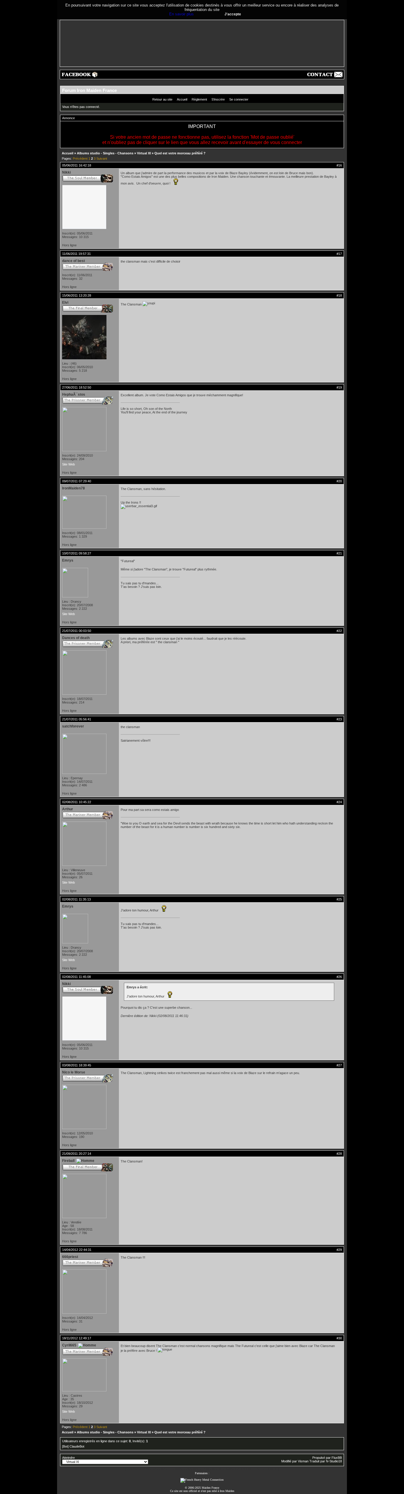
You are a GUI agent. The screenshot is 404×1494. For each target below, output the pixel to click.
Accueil (182, 99)
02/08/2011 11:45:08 (76, 977)
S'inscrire (218, 99)
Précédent (80, 158)
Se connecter (238, 99)
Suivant (101, 158)
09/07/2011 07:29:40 (76, 481)
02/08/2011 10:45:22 (76, 802)
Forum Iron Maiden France (89, 90)
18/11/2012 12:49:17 (76, 1338)
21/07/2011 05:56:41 (76, 719)
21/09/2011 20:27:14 (76, 1153)
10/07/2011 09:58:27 (76, 553)
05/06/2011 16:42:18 (76, 165)
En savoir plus (181, 14)
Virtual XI (144, 153)
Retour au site (162, 99)
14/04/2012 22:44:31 (76, 1250)
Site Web (68, 464)
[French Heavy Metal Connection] (202, 1479)
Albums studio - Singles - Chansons (105, 153)
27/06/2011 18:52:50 (76, 387)
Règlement (199, 99)
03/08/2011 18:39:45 (76, 1065)
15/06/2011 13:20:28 (76, 295)
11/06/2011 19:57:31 (76, 254)
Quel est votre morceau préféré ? (180, 153)
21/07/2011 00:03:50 (76, 631)
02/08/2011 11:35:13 (76, 899)
